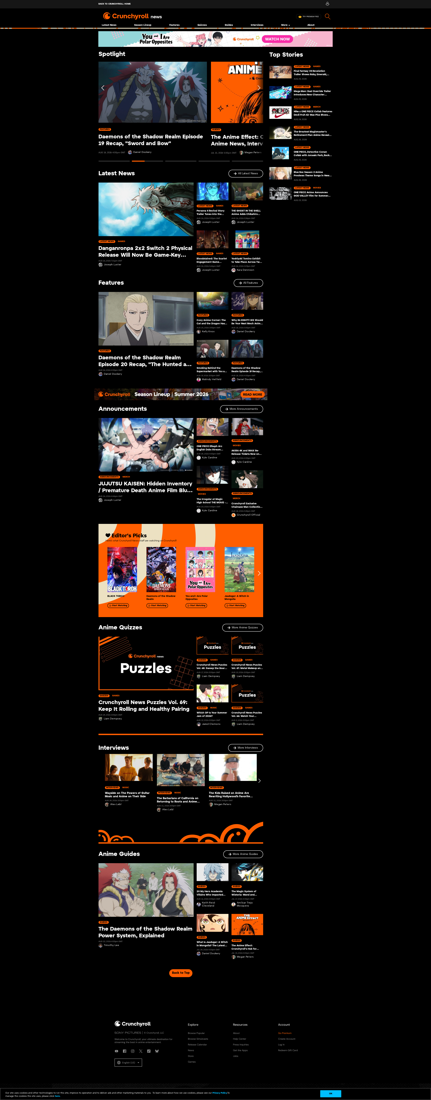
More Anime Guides (245, 854)
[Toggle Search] (328, 16)
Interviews (257, 25)
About (310, 25)
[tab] (114, 163)
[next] (259, 573)
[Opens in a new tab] (215, 39)
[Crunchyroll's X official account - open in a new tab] (141, 1051)
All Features (250, 283)
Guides (229, 25)
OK (330, 1094)
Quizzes (202, 25)
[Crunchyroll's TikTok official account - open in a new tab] (149, 1051)
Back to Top (181, 973)
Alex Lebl (116, 804)
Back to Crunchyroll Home (114, 4)
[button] (128, 1063)
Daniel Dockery (142, 152)
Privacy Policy (219, 1093)
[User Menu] (327, 4)
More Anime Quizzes (245, 627)
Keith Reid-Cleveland (209, 904)
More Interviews (248, 748)
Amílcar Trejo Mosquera (245, 904)
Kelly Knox (208, 332)
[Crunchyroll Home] (132, 1026)
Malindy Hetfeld (211, 379)
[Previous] (103, 113)
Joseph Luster (112, 265)
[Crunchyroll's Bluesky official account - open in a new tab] (157, 1051)
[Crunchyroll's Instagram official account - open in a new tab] (133, 1051)
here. (57, 1096)
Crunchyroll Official (248, 515)
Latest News (109, 25)
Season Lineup (142, 25)
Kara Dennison (245, 270)
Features (174, 25)
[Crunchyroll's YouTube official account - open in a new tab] (116, 1051)
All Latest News (248, 173)
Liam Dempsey (113, 719)
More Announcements (244, 409)
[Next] (258, 113)
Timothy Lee (111, 945)
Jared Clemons (211, 724)
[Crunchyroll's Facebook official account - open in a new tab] (125, 1051)
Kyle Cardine (209, 458)
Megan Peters (253, 153)
